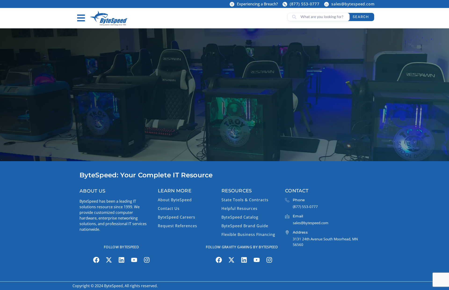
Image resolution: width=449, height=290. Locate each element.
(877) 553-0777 (304, 4)
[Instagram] (146, 260)
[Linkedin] (121, 260)
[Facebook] (96, 260)
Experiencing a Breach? (257, 4)
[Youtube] (134, 260)
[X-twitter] (108, 260)
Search (361, 17)
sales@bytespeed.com (353, 4)
